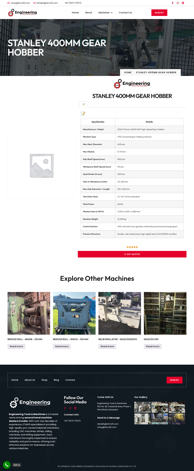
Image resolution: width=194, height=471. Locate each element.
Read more (16, 346)
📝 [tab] (83, 104)
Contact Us (125, 12)
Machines (104, 12)
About (88, 12)
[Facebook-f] (173, 3)
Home (75, 12)
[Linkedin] (183, 3)
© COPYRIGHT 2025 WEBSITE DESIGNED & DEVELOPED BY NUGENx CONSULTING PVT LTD (97, 466)
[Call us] (7, 465)
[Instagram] (178, 3)
